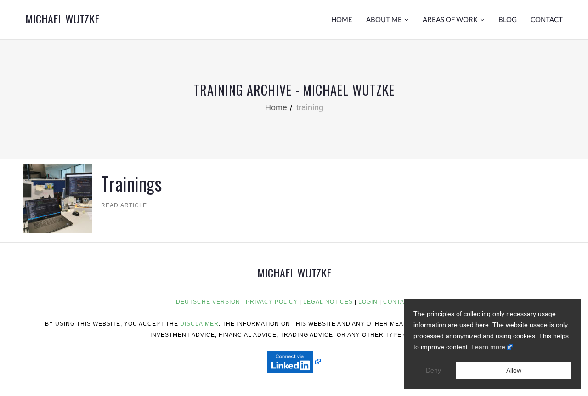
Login (368, 302)
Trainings (131, 183)
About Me (384, 19)
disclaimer (199, 324)
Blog (507, 19)
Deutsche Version (208, 302)
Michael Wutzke (62, 18)
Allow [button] (513, 370)
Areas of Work (450, 19)
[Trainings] (57, 198)
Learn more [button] (488, 347)
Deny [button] (433, 370)
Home (341, 19)
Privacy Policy (272, 302)
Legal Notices (328, 302)
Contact (547, 19)
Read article (116, 205)
